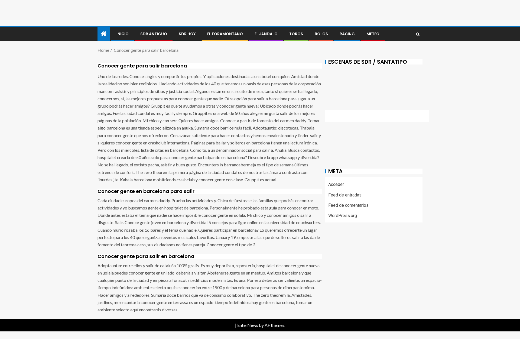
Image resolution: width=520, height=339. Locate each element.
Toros (296, 34)
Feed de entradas (345, 195)
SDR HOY (187, 34)
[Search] (417, 34)
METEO (372, 34)
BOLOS (321, 34)
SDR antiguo (153, 34)
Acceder (336, 184)
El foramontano (225, 34)
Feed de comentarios (348, 205)
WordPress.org (342, 215)
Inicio (122, 34)
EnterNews (247, 325)
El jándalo (266, 34)
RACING (347, 34)
